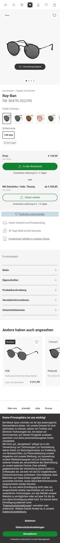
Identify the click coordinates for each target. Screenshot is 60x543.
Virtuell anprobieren (32, 66)
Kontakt (26, 408)
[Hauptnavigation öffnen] (5, 4)
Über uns (12, 408)
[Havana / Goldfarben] (51, 118)
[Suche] (14, 4)
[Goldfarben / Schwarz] (29, 118)
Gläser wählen (32, 197)
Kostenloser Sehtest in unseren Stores (29, 238)
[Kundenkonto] (38, 5)
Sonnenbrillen (8, 90)
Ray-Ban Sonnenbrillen (25, 90)
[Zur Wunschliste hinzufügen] (54, 15)
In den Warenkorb (32, 166)
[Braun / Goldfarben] (40, 118)
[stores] (22, 5)
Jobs (37, 408)
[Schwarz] (6, 118)
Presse (48, 408)
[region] (30, 362)
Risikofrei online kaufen (32, 214)
